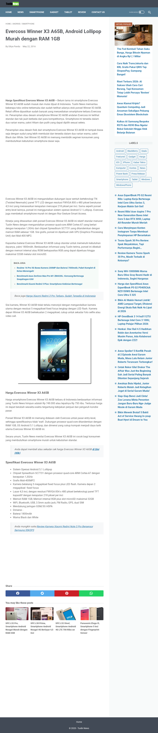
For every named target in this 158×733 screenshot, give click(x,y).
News (21, 12)
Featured (120, 156)
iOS (117, 162)
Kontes (132, 168)
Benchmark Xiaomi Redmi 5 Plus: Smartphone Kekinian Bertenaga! (49, 284)
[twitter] (42, 593)
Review (82, 12)
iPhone (126, 162)
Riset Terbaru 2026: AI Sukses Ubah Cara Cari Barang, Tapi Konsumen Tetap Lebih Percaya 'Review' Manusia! (133, 89)
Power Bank (122, 173)
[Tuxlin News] (14, 3)
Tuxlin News (83, 728)
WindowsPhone (123, 185)
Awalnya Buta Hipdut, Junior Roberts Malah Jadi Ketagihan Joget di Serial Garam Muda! (134, 387)
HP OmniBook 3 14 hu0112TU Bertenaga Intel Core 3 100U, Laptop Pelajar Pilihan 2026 (134, 320)
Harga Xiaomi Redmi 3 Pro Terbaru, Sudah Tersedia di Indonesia (61, 295)
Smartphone (36, 12)
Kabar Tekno (139, 162)
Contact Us (98, 12)
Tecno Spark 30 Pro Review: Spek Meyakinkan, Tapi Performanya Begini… (133, 244)
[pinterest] (66, 593)
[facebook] (18, 593)
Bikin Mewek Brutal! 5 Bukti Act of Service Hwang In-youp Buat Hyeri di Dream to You (134, 416)
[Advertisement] (55, 73)
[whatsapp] (91, 593)
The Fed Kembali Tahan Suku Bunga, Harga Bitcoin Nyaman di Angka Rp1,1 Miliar (133, 53)
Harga (142, 156)
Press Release (138, 173)
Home (9, 12)
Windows (145, 179)
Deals (144, 151)
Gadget (54, 12)
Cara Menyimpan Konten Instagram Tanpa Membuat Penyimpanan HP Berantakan (134, 231)
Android (120, 151)
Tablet (68, 12)
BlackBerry (132, 151)
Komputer (121, 168)
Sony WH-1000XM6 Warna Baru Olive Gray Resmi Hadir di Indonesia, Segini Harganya (135, 275)
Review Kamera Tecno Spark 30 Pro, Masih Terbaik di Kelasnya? (134, 257)
